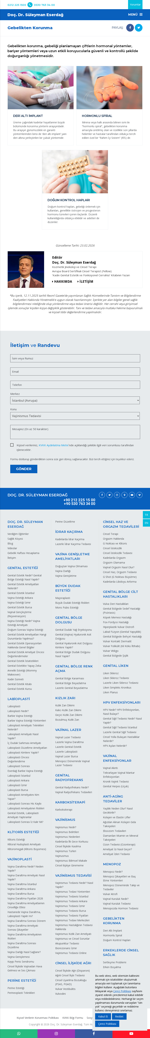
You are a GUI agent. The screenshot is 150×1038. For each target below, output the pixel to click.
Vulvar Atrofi (110, 894)
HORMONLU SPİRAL (97, 116)
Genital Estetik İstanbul (21, 593)
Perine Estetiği (16, 988)
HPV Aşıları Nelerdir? (115, 745)
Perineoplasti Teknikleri (21, 992)
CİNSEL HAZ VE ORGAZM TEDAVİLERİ (121, 524)
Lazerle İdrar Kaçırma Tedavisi (73, 544)
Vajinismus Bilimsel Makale (71, 860)
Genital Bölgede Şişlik (115, 655)
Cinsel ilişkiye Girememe (69, 865)
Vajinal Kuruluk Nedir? (115, 899)
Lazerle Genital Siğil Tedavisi (119, 732)
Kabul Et (103, 1016)
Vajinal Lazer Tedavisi (68, 737)
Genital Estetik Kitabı (20, 684)
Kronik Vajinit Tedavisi (116, 781)
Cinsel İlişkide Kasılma (68, 846)
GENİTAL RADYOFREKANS (69, 777)
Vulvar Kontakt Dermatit (117, 641)
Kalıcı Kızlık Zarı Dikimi (68, 710)
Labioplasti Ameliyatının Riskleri (26, 808)
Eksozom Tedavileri (114, 831)
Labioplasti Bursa (18, 790)
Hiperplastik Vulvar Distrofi (118, 627)
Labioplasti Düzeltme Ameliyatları (27, 747)
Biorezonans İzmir (66, 948)
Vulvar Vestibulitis (65, 989)
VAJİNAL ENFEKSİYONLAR (117, 758)
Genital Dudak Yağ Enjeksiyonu (73, 629)
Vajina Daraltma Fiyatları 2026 (25, 898)
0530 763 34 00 (44, 5)
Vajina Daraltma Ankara (21, 889)
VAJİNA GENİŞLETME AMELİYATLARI (72, 556)
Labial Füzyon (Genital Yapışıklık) (122, 631)
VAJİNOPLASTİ (20, 859)
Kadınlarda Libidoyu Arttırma (119, 581)
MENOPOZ (112, 864)
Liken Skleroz (111, 673)
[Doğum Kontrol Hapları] (75, 172)
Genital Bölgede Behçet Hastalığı (122, 636)
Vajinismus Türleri (65, 851)
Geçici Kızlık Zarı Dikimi (68, 715)
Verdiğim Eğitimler (18, 534)
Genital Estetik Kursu (20, 689)
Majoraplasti (62, 598)
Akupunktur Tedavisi (67, 943)
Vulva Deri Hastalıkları (115, 604)
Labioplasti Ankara (18, 780)
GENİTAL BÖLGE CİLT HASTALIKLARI (120, 594)
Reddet (119, 1016)
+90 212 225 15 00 (79, 500)
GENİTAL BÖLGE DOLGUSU (68, 620)
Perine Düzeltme (65, 521)
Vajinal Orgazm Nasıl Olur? (118, 567)
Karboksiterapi (63, 809)
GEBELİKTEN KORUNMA (113, 921)
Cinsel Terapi (110, 534)
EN (146, 523)
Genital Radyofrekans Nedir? (72, 787)
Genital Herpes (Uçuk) (116, 786)
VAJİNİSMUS (65, 820)
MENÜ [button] (133, 14)
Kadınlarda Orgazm (114, 557)
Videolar (12, 548)
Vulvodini (60, 993)
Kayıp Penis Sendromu (21, 961)
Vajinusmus (62, 856)
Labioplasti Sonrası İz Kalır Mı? (25, 822)
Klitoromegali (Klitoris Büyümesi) (27, 849)
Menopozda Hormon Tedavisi (120, 908)
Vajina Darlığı (63, 571)
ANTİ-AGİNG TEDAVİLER (113, 799)
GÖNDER (23, 469)
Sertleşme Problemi (114, 962)
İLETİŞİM (86, 281)
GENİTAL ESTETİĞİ (23, 568)
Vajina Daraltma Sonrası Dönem (27, 921)
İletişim (12, 557)
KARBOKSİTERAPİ (70, 802)
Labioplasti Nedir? (18, 711)
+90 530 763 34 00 (79, 504)
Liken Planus (110, 692)
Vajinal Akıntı (110, 768)
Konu (13, 409)
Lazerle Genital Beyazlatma (71, 688)
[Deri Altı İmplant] (41, 88)
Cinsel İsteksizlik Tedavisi (117, 553)
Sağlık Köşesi (15, 538)
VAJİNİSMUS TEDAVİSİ (73, 875)
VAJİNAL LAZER (68, 730)
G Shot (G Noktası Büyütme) (120, 577)
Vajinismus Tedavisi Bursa (70, 910)
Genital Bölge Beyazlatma (70, 683)
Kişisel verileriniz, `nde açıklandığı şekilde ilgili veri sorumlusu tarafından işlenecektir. (75, 445)
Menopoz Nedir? (113, 871)
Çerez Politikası (122, 991)
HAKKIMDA (63, 281)
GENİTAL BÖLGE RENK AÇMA (74, 668)
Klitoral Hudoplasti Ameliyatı (24, 844)
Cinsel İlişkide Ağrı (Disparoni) (72, 970)
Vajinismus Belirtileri (67, 832)
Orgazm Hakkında (113, 538)
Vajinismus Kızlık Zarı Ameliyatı (73, 934)
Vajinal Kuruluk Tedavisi (117, 903)
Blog (10, 543)
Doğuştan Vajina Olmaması (71, 566)
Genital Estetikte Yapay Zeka (24, 665)
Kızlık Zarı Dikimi (64, 705)
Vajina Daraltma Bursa (21, 893)
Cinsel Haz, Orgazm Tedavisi (120, 572)
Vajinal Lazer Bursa (66, 756)
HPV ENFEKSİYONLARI (121, 702)
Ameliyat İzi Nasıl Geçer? (117, 849)
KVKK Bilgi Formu (72, 1017)
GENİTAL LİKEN (115, 666)
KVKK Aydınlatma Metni (53, 445)
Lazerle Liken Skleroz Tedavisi (120, 682)
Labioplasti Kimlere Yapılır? (23, 752)
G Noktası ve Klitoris (115, 543)
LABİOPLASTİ (19, 699)
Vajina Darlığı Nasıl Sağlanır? (24, 952)
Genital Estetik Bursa (20, 607)
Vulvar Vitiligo (111, 651)
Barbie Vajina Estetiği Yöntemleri (27, 720)
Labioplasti (14, 706)
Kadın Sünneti (16, 679)
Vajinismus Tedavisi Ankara (71, 901)
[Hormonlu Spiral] (109, 88)
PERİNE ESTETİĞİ (22, 980)
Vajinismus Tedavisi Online (71, 953)
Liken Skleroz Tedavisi (116, 678)
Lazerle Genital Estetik (68, 747)
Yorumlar (135, 4)
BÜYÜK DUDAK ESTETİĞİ (67, 588)
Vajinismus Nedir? (65, 827)
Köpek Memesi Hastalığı (117, 617)
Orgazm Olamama (114, 562)
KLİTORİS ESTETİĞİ (23, 832)
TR (146, 515)
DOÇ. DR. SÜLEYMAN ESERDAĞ (38, 495)
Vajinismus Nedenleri (67, 836)
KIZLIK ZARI (65, 698)
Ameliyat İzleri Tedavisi (116, 854)
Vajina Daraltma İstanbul (22, 884)
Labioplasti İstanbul (19, 775)
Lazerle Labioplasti (66, 751)
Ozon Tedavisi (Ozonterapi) (119, 844)
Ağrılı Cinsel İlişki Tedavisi (70, 975)
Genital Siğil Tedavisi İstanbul (120, 727)
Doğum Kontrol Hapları (116, 940)
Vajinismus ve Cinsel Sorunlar (72, 938)
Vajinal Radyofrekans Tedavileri (73, 792)
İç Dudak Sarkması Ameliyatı (24, 743)
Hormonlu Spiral (112, 935)
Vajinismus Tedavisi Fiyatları (71, 915)
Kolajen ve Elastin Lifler (116, 817)
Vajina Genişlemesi (19, 957)
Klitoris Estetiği (16, 839)
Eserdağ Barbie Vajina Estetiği (25, 771)
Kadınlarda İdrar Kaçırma (69, 539)
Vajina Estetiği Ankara (20, 597)
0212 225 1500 (17, 5)
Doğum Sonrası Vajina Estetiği (25, 629)
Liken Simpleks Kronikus (117, 687)
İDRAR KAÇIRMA (69, 532)
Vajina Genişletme (65, 575)
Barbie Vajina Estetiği (20, 716)
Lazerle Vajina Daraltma (69, 742)
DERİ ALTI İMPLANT (28, 116)
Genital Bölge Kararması (69, 678)
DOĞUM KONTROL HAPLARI (69, 200)
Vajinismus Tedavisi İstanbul (71, 896)
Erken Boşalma (112, 967)
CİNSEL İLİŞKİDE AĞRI (73, 963)
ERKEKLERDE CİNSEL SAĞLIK (121, 952)
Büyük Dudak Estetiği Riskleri (72, 602)
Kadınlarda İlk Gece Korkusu (71, 841)
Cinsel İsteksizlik (112, 548)
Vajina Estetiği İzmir (19, 602)
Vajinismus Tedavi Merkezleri (72, 920)
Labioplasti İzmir (17, 785)
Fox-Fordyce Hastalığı (116, 622)
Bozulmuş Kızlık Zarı (67, 719)
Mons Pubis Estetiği (66, 607)
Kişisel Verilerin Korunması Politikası (38, 1017)
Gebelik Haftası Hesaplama (23, 553)
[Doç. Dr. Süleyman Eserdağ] (27, 269)
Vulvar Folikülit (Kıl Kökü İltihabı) (121, 646)
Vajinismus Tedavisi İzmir (70, 906)
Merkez (15, 394)
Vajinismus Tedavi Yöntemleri (72, 891)
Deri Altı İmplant (112, 930)
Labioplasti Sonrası (19, 766)
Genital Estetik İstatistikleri (23, 661)
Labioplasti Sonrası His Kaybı (24, 803)
